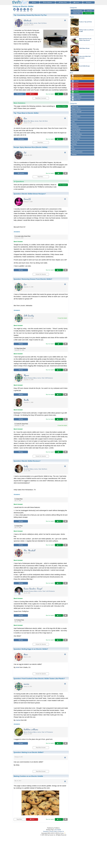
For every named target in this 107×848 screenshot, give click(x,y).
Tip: (30, 15)
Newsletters (77, 94)
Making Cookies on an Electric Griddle (86, 30)
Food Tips (89, 10)
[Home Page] (20, 1)
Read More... (20, 819)
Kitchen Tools (76, 13)
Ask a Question (77, 97)
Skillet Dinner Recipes (84, 48)
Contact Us (61, 831)
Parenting (74, 144)
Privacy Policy (53, 831)
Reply (21, 270)
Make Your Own (75, 139)
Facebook (76, 81)
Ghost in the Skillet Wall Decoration (85, 57)
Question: (30, 194)
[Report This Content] (65, 94)
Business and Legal (76, 111)
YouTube (76, 86)
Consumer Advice (76, 116)
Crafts (73, 121)
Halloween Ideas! (77, 78)
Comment (20, 94)
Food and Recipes (77, 10)
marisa (18, 720)
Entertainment (75, 126)
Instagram (76, 89)
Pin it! (32, 94)
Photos (73, 149)
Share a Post (77, 99)
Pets (73, 146)
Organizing (74, 141)
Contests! (76, 91)
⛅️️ (65, 833)
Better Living (75, 106)
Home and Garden (76, 136)
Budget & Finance (76, 109)
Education (74, 124)
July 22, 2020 (88, 13)
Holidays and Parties (77, 134)
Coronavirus (75, 119)
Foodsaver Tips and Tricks (85, 21)
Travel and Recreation (77, 151)
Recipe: (30, 147)
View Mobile (58, 829)
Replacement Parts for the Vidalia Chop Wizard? (85, 39)
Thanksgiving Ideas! (78, 76)
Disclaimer (46, 831)
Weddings (74, 154)
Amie (17, 667)
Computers (74, 114)
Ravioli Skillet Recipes (84, 66)
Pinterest (76, 83)
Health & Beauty (76, 131)
